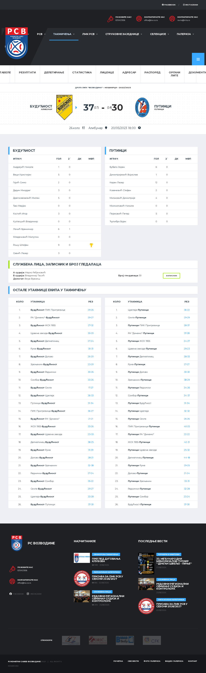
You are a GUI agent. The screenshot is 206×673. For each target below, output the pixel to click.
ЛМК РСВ (88, 34)
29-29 (187, 317)
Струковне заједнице (122, 34)
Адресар (129, 72)
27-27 (187, 364)
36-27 (91, 411)
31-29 (90, 450)
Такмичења (62, 34)
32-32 (187, 411)
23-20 (91, 364)
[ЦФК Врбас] (152, 640)
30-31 (90, 348)
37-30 (91, 504)
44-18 (187, 457)
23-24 (187, 496)
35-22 (91, 481)
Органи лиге (174, 74)
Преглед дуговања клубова (106, 560)
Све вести (133, 661)
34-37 (187, 395)
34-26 (187, 387)
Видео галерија (174, 661)
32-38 (91, 465)
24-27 (187, 341)
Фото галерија (152, 661)
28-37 (187, 325)
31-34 (91, 403)
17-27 (90, 387)
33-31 (187, 481)
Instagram (191, 5)
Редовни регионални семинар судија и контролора (108, 598)
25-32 (187, 450)
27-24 (91, 341)
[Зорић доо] (98, 640)
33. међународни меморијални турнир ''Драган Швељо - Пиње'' (174, 561)
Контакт (192, 661)
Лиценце (107, 72)
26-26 (187, 418)
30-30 (187, 372)
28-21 (90, 457)
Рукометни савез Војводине (24, 661)
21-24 (187, 473)
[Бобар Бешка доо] (125, 640)
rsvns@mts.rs (183, 20)
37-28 (187, 333)
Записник (171, 276)
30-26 (91, 372)
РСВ (39, 34)
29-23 (187, 348)
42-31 (187, 442)
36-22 (187, 309)
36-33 (91, 395)
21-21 (90, 418)
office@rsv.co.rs (151, 20)
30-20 (91, 333)
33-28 (91, 496)
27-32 (91, 325)
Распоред (152, 72)
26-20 (91, 356)
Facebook (170, 5)
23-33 (91, 434)
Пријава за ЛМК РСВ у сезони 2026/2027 (107, 577)
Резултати (27, 72)
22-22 (187, 434)
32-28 (187, 488)
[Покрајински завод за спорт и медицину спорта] (71, 640)
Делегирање (54, 72)
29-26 (91, 309)
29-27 (91, 317)
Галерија (184, 34)
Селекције (158, 34)
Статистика (82, 72)
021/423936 (120, 20)
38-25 (91, 442)
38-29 (187, 379)
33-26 (91, 379)
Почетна (118, 661)
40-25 (187, 426)
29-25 (187, 465)
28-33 (187, 356)
